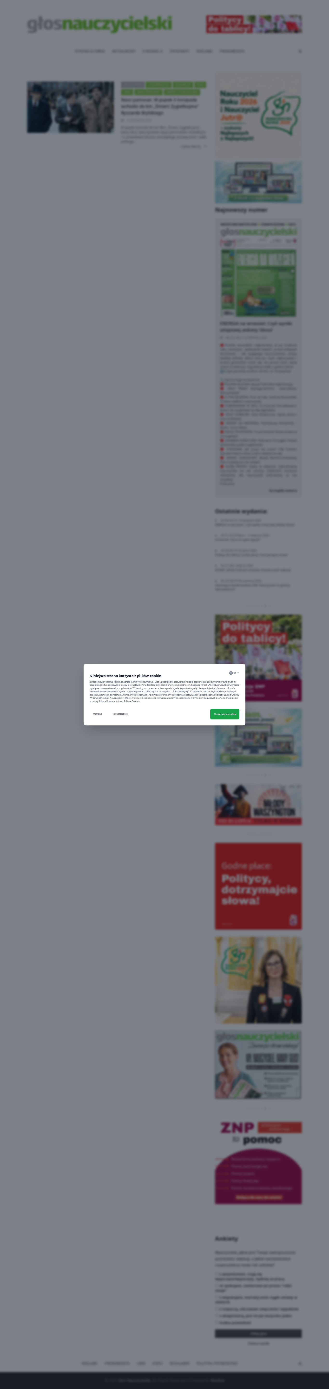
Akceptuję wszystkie (225, 714)
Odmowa (97, 713)
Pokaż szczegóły (120, 713)
